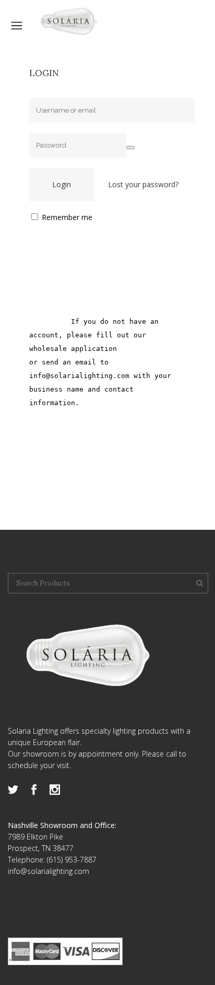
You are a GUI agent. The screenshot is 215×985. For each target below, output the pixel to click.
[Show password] (130, 147)
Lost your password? (143, 184)
